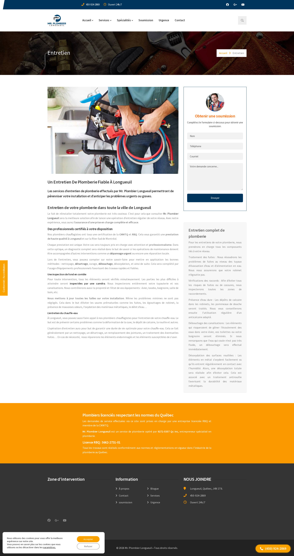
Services (104, 20)
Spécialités (124, 20)
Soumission (145, 20)
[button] (273, 549)
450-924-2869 (93, 4)
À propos (124, 488)
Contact (180, 20)
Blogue (154, 488)
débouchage (106, 263)
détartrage (81, 263)
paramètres (49, 547)
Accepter (88, 539)
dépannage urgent (121, 253)
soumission (125, 502)
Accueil (86, 20)
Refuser (88, 546)
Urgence (164, 20)
